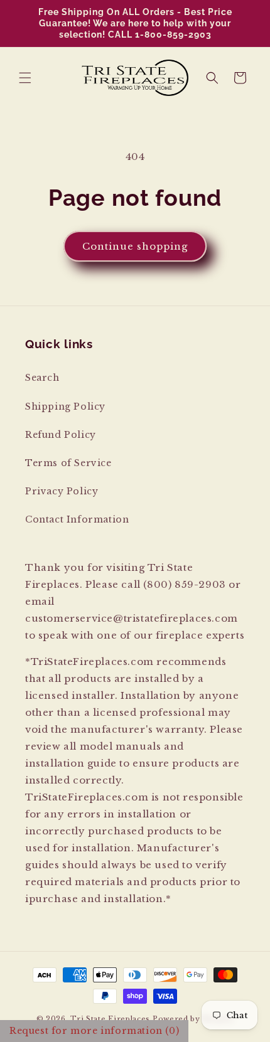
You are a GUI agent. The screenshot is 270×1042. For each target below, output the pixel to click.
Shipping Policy (65, 406)
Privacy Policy (61, 491)
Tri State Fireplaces (110, 1018)
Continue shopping (135, 246)
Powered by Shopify (193, 1018)
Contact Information (77, 519)
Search (42, 377)
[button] (25, 78)
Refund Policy (60, 434)
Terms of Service (68, 463)
